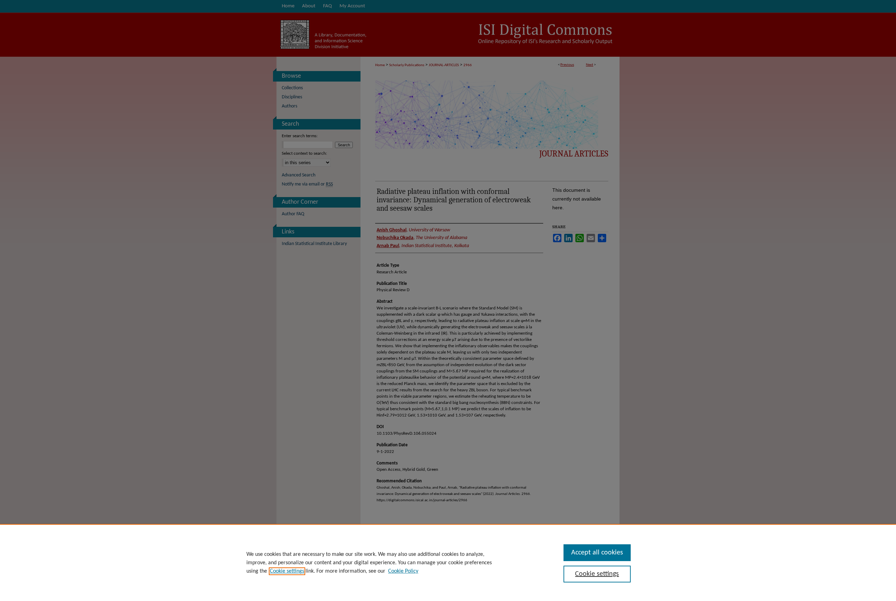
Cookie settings (287, 571)
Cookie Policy (403, 571)
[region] (448, 562)
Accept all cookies (597, 552)
